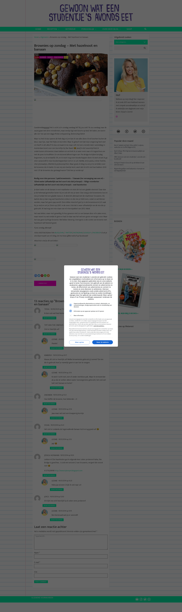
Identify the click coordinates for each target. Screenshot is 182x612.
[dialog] (91, 306)
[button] (91, 315)
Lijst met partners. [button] (99, 326)
